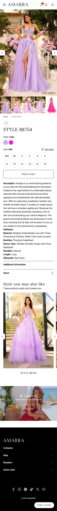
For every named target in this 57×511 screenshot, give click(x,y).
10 (15, 165)
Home (5, 117)
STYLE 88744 (28, 373)
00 (15, 157)
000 (7, 157)
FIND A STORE (44, 505)
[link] (52, 4)
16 (38, 165)
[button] (4, 4)
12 (23, 165)
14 (30, 165)
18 (46, 165)
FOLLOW (28, 408)
